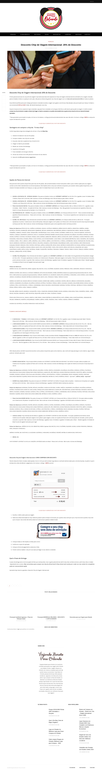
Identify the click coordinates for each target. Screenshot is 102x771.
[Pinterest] (4, 105)
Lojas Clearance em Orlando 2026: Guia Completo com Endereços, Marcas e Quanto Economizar (86, 725)
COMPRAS (68, 34)
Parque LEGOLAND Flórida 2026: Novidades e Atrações (56, 711)
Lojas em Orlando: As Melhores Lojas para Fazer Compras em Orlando (56, 731)
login (18, 629)
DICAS (47, 34)
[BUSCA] (88, 1)
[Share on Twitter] (4, 101)
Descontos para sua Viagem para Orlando (81, 617)
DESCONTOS (56, 34)
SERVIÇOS (78, 34)
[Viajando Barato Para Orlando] (51, 18)
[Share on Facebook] (4, 97)
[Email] (4, 109)
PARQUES (13, 34)
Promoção (51, 41)
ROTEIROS (37, 34)
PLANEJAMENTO (25, 34)
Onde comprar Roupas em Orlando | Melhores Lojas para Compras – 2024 (56, 741)
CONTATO (87, 34)
